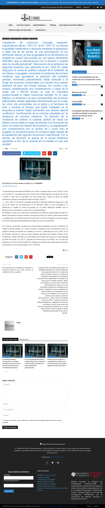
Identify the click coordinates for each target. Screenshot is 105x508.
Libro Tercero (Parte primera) (68, 2)
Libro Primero (43, 2)
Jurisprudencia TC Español (46, 479)
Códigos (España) (43, 477)
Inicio (3, 36)
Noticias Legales (77, 95)
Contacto (86, 7)
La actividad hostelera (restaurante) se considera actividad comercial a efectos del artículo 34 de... (87, 113)
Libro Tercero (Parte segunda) (89, 2)
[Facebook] (94, 7)
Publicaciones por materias (20, 30)
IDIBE (10, 25)
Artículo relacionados (10, 339)
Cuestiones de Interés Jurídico (71, 25)
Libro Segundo (53, 2)
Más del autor (24, 339)
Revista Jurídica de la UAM (46, 486)
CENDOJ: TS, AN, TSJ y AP (46, 475)
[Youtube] (101, 7)
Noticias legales (23, 25)
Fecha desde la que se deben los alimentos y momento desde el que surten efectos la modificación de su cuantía (17, 270)
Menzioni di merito (79, 92)
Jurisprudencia (39, 25)
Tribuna (53, 25)
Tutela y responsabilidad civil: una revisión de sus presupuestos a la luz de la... (86, 79)
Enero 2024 (25, 38)
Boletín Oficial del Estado (46, 481)
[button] (100, 27)
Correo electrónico (11, 480)
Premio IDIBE (77, 102)
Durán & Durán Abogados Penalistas (52, 506)
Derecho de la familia (16, 38)
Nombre (7, 475)
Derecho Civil (11, 36)
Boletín (78, 7)
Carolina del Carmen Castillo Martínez (90, 84)
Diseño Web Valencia (71, 506)
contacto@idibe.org (57, 457)
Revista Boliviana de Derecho (47, 484)
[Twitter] (97, 7)
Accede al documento (9, 186)
